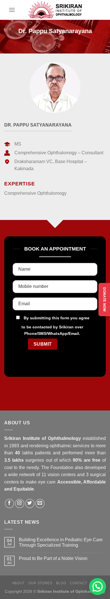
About (18, 583)
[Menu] (11, 10)
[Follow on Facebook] (9, 503)
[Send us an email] (40, 503)
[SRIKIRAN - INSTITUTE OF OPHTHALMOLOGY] (55, 10)
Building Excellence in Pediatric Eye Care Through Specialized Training (61, 542)
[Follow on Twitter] (29, 503)
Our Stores (40, 583)
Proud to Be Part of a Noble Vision (53, 558)
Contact (78, 583)
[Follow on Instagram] (19, 503)
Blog (61, 583)
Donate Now (104, 299)
